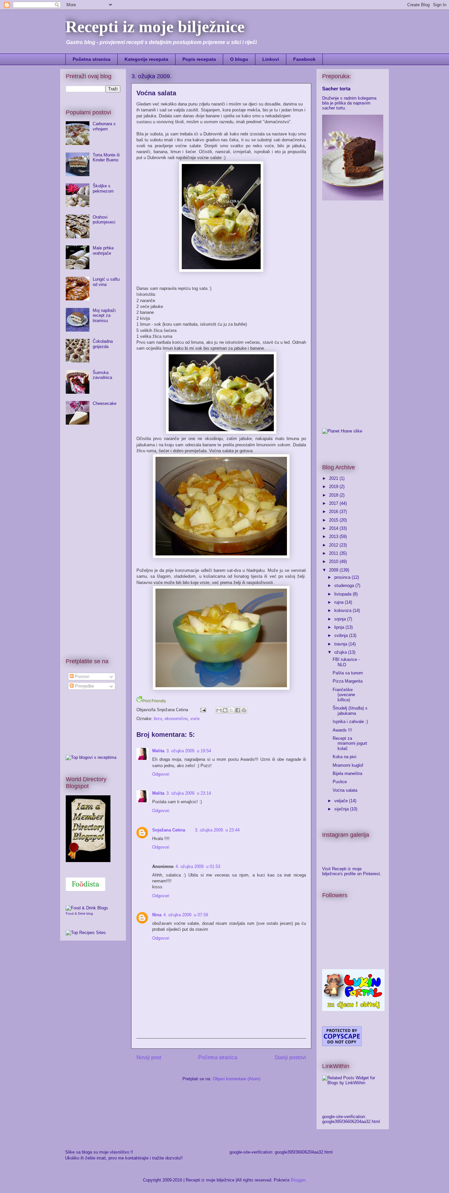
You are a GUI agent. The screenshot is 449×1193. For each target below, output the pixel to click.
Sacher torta (336, 88)
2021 (334, 478)
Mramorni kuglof (348, 765)
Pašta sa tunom (348, 672)
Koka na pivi (344, 756)
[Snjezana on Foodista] (85, 884)
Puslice (340, 781)
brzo (158, 718)
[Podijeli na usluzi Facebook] (237, 710)
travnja (341, 644)
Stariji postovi (290, 1057)
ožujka (341, 652)
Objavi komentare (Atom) (236, 1078)
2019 (334, 486)
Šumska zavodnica (102, 375)
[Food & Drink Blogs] (87, 907)
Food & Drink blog (79, 913)
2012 (334, 545)
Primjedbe (84, 686)
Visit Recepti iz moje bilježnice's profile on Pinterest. (351, 871)
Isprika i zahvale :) (350, 721)
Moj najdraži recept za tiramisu (104, 315)
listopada (343, 594)
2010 (334, 561)
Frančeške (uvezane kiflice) (344, 694)
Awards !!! (342, 730)
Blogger (298, 1180)
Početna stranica (91, 59)
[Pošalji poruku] (202, 709)
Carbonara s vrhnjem (104, 126)
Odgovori (160, 774)
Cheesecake (104, 403)
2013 (334, 536)
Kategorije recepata (146, 59)
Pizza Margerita (348, 681)
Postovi (81, 676)
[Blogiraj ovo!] (225, 710)
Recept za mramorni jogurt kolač (350, 743)
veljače (341, 800)
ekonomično (176, 718)
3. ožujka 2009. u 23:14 (188, 793)
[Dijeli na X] (231, 710)
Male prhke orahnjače (103, 251)
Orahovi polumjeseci (104, 220)
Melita (158, 750)
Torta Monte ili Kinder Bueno (106, 157)
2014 (334, 528)
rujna (339, 602)
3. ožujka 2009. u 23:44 (217, 830)
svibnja (341, 635)
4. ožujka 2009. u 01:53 (198, 866)
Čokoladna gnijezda (103, 344)
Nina (156, 914)
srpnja (340, 619)
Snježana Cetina (168, 830)
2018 (334, 495)
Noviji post (148, 1057)
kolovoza (343, 610)
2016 (334, 511)
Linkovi (270, 59)
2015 (334, 520)
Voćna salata (345, 790)
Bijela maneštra (347, 773)
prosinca (343, 577)
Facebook (304, 59)
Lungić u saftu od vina (106, 282)
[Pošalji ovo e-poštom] (219, 710)
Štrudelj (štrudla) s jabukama (350, 711)
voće (195, 718)
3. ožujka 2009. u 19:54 (188, 750)
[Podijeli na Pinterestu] (244, 710)
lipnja (339, 627)
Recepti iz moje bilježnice (155, 26)
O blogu (239, 59)
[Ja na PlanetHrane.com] (342, 431)
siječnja (342, 809)
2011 (334, 553)
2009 (334, 570)
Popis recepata (199, 59)
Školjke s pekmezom (103, 188)
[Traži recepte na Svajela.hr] (91, 757)
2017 (334, 503)
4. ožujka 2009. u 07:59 (185, 914)
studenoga (344, 585)
